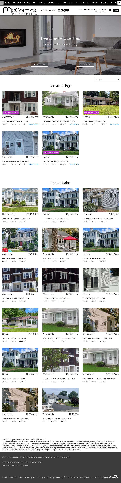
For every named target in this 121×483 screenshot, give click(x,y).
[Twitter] (62, 11)
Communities (53, 3)
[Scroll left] (2, 3)
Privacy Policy (47, 478)
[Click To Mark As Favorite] (34, 94)
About (95, 3)
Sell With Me (39, 3)
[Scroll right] (119, 3)
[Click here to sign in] (110, 11)
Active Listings (39, 64)
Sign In (116, 11)
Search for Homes (21, 3)
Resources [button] (68, 3)
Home (7, 3)
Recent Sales (85, 64)
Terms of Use (36, 478)
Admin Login (97, 478)
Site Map (88, 478)
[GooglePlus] (64, 11)
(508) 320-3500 (65, 457)
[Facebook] (59, 11)
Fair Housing (58, 477)
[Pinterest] (67, 11)
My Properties (82, 3)
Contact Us (106, 3)
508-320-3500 (100, 12)
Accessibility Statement (75, 478)
